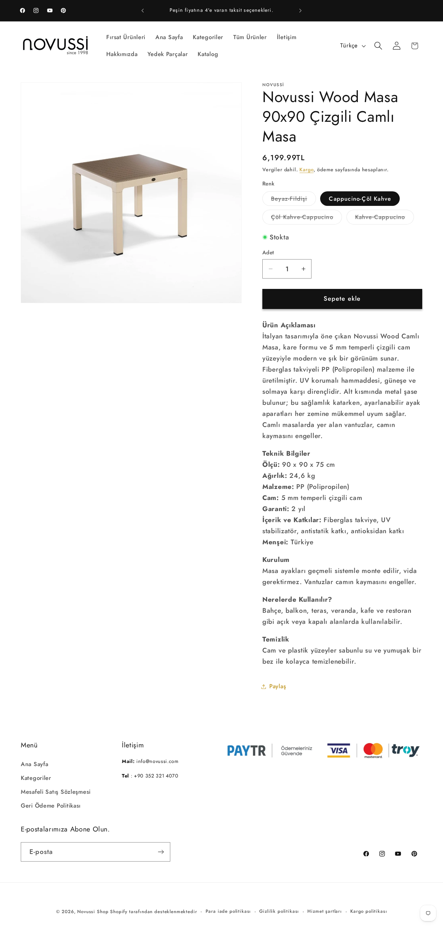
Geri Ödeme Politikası (51, 805)
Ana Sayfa (34, 763)
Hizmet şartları (324, 911)
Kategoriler (36, 777)
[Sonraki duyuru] (300, 11)
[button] (378, 46)
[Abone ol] (161, 852)
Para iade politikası (228, 911)
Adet (268, 252)
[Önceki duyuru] (142, 11)
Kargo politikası (368, 911)
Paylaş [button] (277, 686)
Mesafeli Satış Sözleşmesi (56, 791)
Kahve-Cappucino (384, 218)
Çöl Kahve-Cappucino (306, 218)
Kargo (306, 169)
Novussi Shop (92, 911)
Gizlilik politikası (279, 911)
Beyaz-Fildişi (293, 200)
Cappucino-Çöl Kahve (360, 198)
